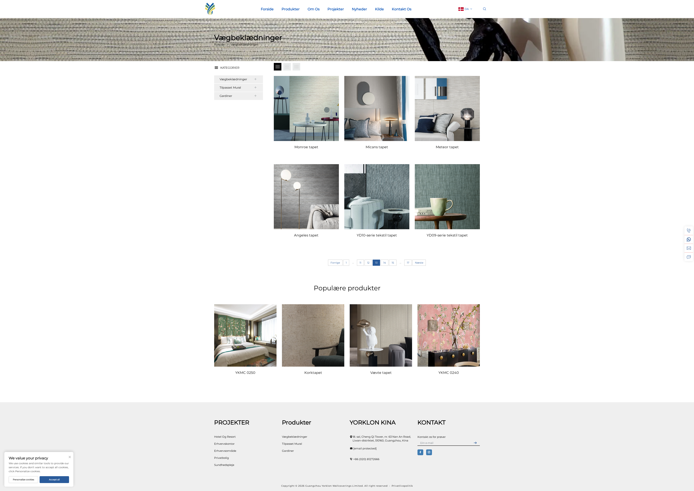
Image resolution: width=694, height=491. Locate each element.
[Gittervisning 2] (287, 67)
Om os (314, 9)
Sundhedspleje (224, 465)
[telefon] (688, 230)
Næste (419, 262)
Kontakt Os (401, 9)
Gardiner (226, 96)
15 (393, 262)
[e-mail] (688, 248)
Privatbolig (221, 458)
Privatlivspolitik (402, 485)
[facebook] (420, 452)
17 (408, 262)
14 (384, 262)
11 (360, 262)
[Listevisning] (296, 67)
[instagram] (429, 452)
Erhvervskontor (224, 443)
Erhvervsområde (225, 450)
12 (368, 262)
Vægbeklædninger (233, 79)
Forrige (335, 262)
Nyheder (359, 9)
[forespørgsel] (688, 256)
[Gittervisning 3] (277, 67)
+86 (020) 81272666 (366, 459)
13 (376, 262)
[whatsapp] (688, 239)
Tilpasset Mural (230, 87)
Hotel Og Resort (225, 436)
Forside (267, 9)
